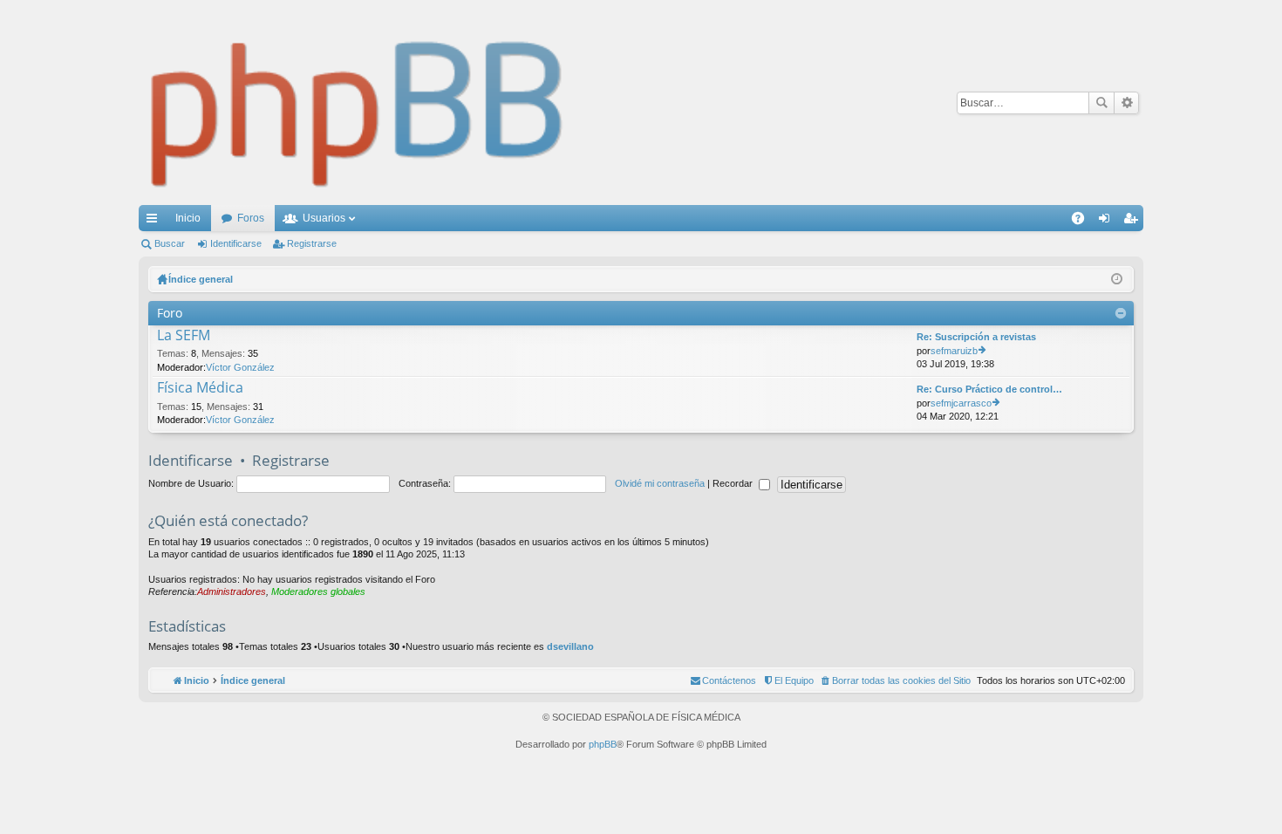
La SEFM (183, 336)
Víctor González (240, 367)
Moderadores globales (318, 591)
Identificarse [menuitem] (1107, 221)
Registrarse (312, 243)
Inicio (188, 218)
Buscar (1101, 102)
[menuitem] (895, 680)
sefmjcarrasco (961, 403)
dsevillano (570, 646)
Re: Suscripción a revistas (976, 337)
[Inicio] (357, 102)
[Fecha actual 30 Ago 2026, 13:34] (1116, 279)
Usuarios (324, 218)
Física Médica (200, 388)
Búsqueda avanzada (1126, 102)
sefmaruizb (954, 350)
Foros (250, 218)
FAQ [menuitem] (1083, 221)
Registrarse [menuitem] (1133, 221)
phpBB (603, 744)
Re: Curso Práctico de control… (989, 389)
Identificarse (236, 243)
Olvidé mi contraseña (660, 483)
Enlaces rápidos (155, 221)
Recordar (734, 483)
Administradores (231, 591)
